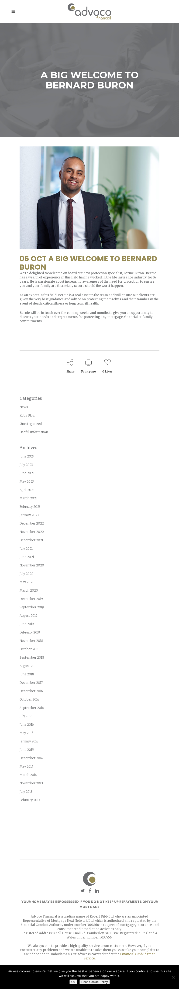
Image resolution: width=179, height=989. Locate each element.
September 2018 (32, 658)
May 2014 (26, 767)
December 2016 (31, 691)
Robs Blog (27, 415)
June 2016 (27, 725)
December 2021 (31, 540)
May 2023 (27, 482)
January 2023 (29, 515)
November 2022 (32, 532)
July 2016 (26, 716)
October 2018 (29, 649)
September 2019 (32, 607)
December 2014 (31, 758)
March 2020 (29, 591)
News (24, 407)
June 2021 (27, 557)
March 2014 (28, 775)
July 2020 (27, 574)
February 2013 (30, 800)
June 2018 (27, 674)
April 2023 (27, 490)
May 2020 (27, 582)
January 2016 (29, 741)
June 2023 (27, 473)
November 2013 (31, 783)
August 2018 (29, 666)
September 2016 (32, 708)
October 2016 (29, 699)
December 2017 (31, 683)
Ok (73, 982)
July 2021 (26, 549)
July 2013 (26, 792)
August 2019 (28, 616)
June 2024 (27, 456)
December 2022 (32, 523)
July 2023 (26, 465)
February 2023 (30, 507)
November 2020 (32, 565)
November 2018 (31, 641)
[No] (173, 977)
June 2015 (27, 750)
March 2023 (28, 498)
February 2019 (30, 632)
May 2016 (26, 733)
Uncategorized (31, 424)
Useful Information (34, 432)
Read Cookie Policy (94, 982)
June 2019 (27, 624)
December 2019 (31, 599)
